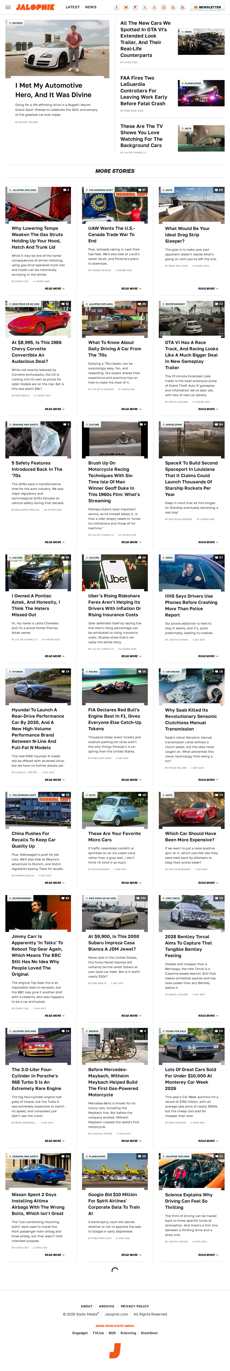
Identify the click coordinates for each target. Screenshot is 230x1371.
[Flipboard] (135, 7)
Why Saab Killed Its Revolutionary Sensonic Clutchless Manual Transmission (191, 719)
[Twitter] (145, 7)
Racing (93, 671)
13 (221, 304)
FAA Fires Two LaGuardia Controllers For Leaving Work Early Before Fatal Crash (143, 90)
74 (221, 795)
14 (67, 1031)
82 (67, 304)
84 (221, 424)
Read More (53, 289)
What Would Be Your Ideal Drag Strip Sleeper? (187, 235)
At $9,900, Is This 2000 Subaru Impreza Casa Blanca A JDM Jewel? (113, 943)
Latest (73, 7)
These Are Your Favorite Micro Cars (114, 836)
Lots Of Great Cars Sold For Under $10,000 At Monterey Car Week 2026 (190, 1079)
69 (221, 190)
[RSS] (182, 7)
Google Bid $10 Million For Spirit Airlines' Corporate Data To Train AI (114, 1204)
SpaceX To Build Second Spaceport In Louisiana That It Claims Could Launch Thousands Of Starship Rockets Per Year (191, 478)
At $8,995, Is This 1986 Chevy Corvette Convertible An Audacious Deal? (37, 352)
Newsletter (210, 7)
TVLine (98, 1333)
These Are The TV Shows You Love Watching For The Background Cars (141, 135)
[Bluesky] (126, 7)
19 (67, 671)
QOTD (188, 128)
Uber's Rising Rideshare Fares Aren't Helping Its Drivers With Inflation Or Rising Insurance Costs (114, 605)
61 (144, 190)
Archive (106, 1306)
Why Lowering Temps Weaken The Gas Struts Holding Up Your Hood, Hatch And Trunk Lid (37, 238)
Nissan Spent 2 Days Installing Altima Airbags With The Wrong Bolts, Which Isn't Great (38, 1204)
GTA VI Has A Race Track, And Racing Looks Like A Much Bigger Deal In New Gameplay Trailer (191, 355)
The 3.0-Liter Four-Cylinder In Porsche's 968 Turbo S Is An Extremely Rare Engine (36, 1079)
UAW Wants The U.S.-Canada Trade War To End (111, 234)
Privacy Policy (135, 1306)
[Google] (173, 7)
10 (144, 795)
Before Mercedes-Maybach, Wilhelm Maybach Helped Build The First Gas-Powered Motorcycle (113, 1082)
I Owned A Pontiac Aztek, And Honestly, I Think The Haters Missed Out (36, 605)
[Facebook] (116, 7)
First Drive (173, 898)
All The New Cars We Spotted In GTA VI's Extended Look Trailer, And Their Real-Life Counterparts (145, 39)
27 (221, 557)
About (87, 1306)
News (91, 7)
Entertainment (175, 304)
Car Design (173, 671)
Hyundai (17, 671)
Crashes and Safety (25, 424)
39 (67, 557)
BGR (112, 1333)
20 (144, 557)
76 (67, 795)
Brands (94, 1031)
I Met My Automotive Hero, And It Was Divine (53, 90)
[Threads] (154, 7)
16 (144, 671)
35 (144, 304)
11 (221, 1156)
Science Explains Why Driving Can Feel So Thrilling (189, 1201)
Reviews (17, 23)
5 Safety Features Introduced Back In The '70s (37, 469)
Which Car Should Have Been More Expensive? (190, 836)
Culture (94, 424)
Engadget (80, 1333)
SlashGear (149, 1333)
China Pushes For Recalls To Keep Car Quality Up (34, 840)
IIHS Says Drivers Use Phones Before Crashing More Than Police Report (191, 605)
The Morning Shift (101, 190)
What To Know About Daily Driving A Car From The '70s (114, 349)
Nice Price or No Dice (25, 304)
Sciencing (128, 1333)
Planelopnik (193, 83)
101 (143, 898)
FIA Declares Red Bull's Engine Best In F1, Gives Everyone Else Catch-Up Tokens (114, 719)
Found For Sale (176, 1031)
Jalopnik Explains (24, 190)
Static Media (86, 1314)
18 (221, 671)
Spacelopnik (174, 424)
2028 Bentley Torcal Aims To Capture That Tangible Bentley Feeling (188, 946)
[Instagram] (163, 7)
